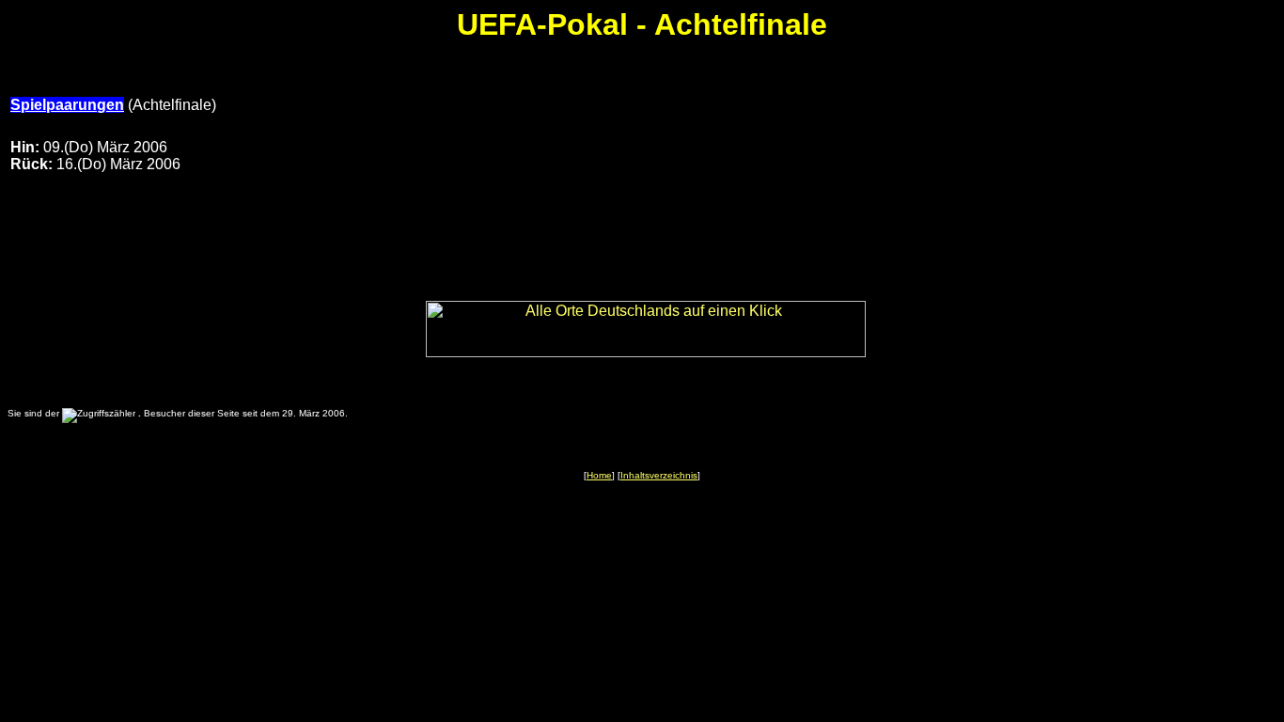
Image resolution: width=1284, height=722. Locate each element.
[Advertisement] (902, 142)
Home (599, 475)
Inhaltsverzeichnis (658, 475)
